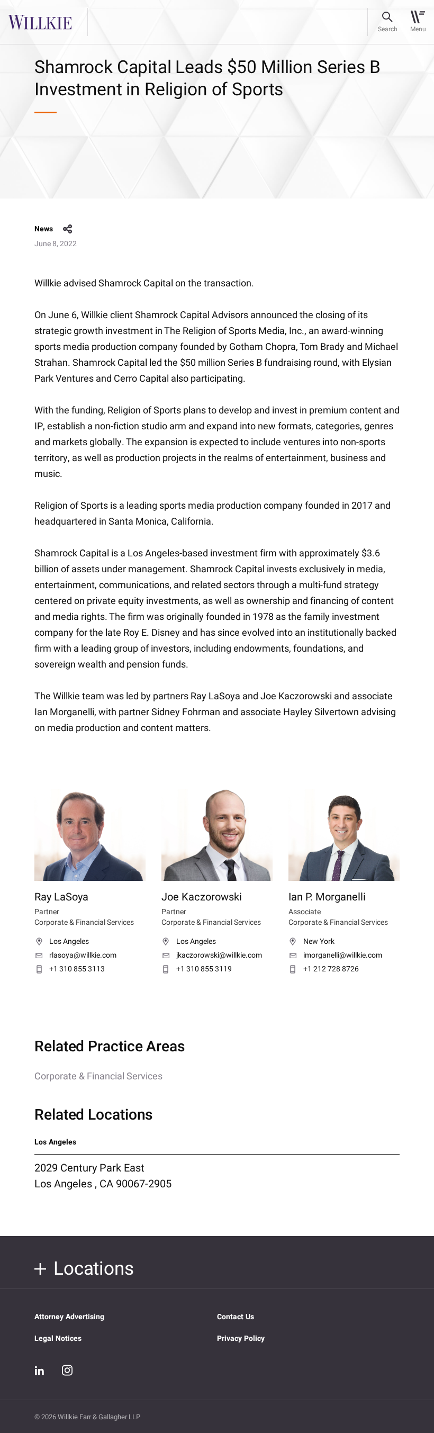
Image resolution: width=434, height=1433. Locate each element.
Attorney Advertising (69, 1316)
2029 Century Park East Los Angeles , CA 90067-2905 (102, 1175)
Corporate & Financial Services (98, 1076)
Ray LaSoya (61, 897)
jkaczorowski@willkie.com (219, 955)
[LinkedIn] (39, 1370)
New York (318, 941)
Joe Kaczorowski (201, 897)
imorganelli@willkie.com (342, 955)
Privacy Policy (241, 1338)
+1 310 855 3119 (204, 969)
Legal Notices (58, 1338)
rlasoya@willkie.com (82, 955)
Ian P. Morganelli (327, 897)
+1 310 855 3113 (77, 969)
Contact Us (235, 1316)
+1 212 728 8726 (331, 969)
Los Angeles (69, 941)
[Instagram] (67, 1370)
